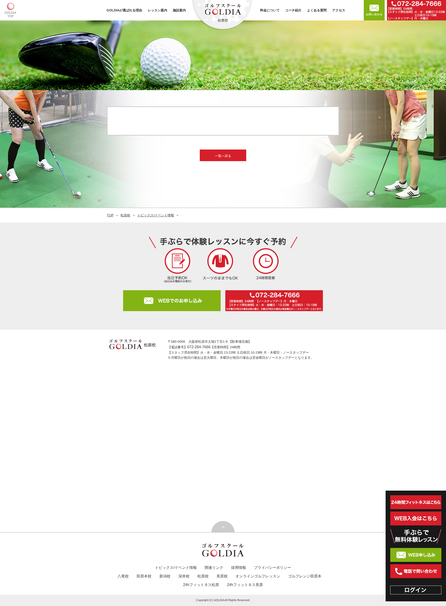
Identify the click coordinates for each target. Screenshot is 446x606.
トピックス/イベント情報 (155, 215)
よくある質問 (317, 10)
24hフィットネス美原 (245, 585)
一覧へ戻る (223, 156)
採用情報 (238, 568)
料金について (270, 10)
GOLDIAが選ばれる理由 (124, 10)
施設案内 (179, 10)
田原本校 (144, 576)
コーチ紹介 (293, 10)
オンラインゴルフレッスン (258, 576)
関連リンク (214, 568)
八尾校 (123, 576)
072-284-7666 (198, 347)
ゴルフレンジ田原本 (304, 576)
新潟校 (165, 576)
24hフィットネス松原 (201, 585)
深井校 (184, 576)
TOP (110, 215)
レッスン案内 (157, 10)
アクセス (338, 10)
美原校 (222, 576)
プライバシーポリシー (272, 568)
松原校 (125, 215)
